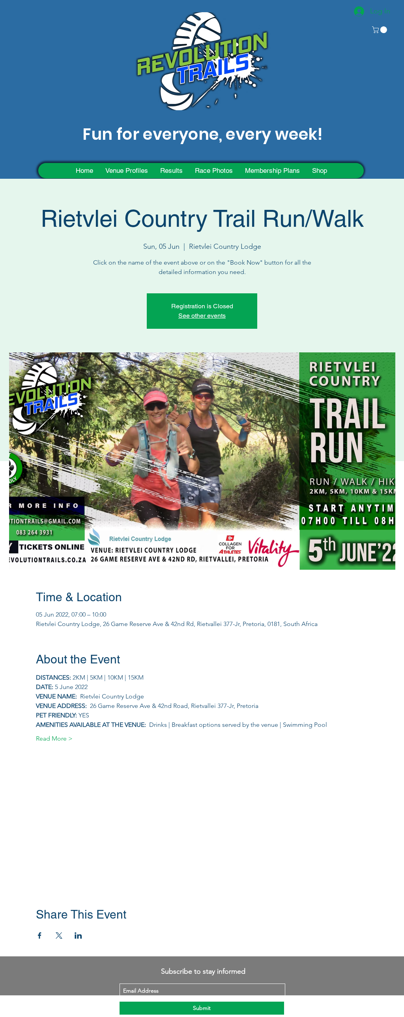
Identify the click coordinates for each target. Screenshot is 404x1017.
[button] (380, 29)
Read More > (54, 738)
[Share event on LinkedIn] (78, 935)
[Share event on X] (59, 935)
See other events (202, 315)
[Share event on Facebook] (39, 935)
